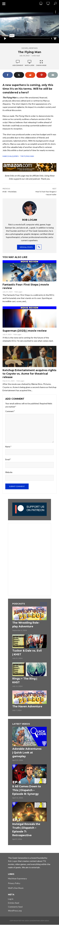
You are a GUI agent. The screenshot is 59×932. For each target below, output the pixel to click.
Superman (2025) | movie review (25, 330)
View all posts (26, 247)
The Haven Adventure (27, 706)
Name (8, 446)
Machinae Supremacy (17, 878)
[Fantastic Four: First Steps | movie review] (29, 270)
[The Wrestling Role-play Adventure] (29, 613)
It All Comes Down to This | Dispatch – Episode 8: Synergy (26, 790)
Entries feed (13, 903)
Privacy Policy (14, 883)
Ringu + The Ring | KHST (24, 680)
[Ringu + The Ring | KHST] (29, 669)
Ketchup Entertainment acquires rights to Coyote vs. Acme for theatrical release (29, 374)
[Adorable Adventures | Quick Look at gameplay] (29, 736)
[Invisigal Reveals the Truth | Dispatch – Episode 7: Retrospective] (29, 811)
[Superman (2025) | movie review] (29, 317)
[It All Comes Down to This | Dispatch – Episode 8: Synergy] (29, 774)
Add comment (17, 65)
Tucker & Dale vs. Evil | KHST (27, 652)
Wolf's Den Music (16, 888)
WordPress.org (15, 910)
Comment (10, 411)
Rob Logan (18, 292)
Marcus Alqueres (10, 156)
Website (8, 472)
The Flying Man (27, 156)
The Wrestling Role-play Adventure (26, 624)
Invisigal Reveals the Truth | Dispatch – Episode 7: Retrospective (26, 829)
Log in (10, 899)
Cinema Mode (41, 65)
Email (8, 459)
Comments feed (15, 906)
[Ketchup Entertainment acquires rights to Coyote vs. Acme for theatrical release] (29, 356)
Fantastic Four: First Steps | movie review (26, 286)
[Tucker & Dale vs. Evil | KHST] (29, 641)
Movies (25, 48)
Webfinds (33, 48)
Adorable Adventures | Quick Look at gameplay (26, 752)
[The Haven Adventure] (29, 697)
